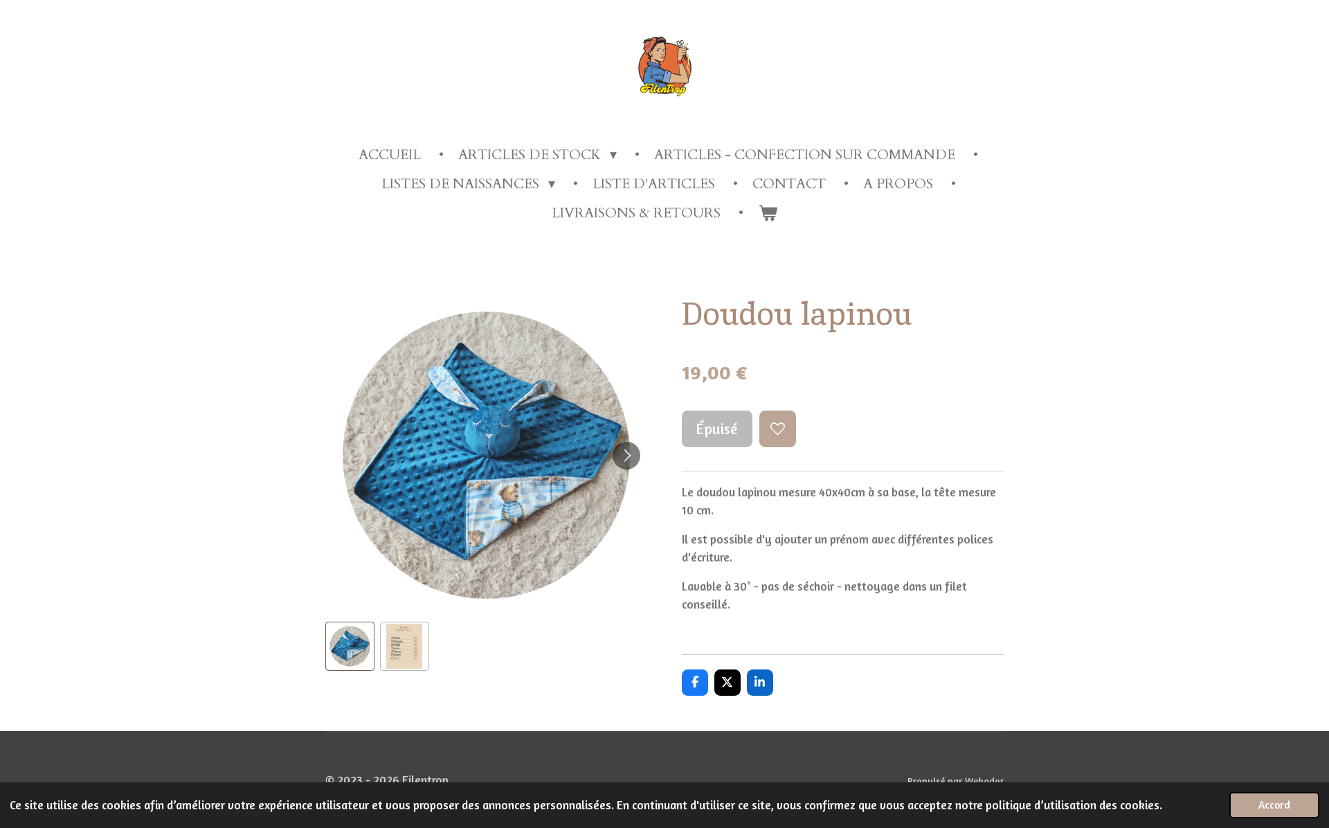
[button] (349, 646)
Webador (984, 780)
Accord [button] (1274, 804)
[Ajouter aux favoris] (777, 429)
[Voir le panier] (767, 213)
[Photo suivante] (626, 455)
